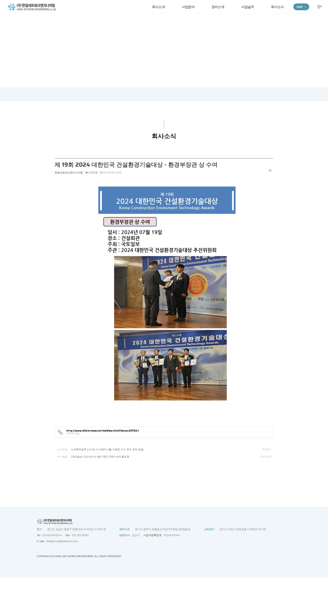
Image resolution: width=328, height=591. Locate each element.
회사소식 (277, 7)
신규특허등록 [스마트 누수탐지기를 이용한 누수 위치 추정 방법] (107, 449)
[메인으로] (32, 7)
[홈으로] (144, 52)
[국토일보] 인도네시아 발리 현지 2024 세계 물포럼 (100, 457)
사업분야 (188, 7)
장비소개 (217, 7)
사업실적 (247, 7)
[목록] (270, 171)
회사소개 (158, 7)
